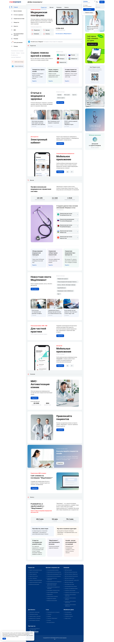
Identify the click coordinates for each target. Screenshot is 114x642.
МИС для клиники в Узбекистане (71, 574)
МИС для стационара (69, 582)
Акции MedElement (61, 287)
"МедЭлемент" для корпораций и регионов (54, 542)
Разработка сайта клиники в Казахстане (70, 595)
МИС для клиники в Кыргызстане (71, 576)
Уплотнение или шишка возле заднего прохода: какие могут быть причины (38, 123)
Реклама (16, 38)
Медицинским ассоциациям (34, 618)
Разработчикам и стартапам (34, 616)
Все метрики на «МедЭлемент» (64, 33)
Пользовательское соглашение (17, 50)
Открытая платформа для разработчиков (37, 542)
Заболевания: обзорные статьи (53, 590)
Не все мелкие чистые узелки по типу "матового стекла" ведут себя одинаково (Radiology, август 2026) (70, 312)
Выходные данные (50, 622)
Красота (74, 94)
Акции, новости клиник (33, 572)
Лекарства (16, 22)
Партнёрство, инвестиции (40, 528)
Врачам (51, 7)
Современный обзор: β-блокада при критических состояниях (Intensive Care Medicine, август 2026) (54, 312)
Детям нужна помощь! (19, 61)
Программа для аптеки (69, 584)
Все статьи (60, 102)
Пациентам (44, 7)
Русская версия (68, 612)
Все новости (35, 289)
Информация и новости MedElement (65, 290)
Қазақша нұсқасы (68, 614)
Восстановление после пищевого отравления (54, 122)
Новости (16, 26)
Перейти (34, 81)
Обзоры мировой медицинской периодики (53, 588)
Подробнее (60, 143)
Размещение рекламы (33, 614)
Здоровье (59, 94)
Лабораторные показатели (52, 596)
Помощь (16, 46)
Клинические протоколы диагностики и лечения (52, 584)
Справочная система (19, 18)
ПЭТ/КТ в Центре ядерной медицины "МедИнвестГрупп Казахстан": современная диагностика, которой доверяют (70, 123)
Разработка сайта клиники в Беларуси (70, 598)
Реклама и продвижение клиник (71, 588)
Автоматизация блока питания (71, 586)
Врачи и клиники (18, 11)
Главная (16, 7)
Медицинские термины (51, 598)
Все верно (88, 9)
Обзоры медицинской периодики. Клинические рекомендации (68, 281)
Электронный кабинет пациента (35, 582)
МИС (15, 30)
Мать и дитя (67, 94)
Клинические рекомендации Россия (54, 574)
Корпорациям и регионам (34, 620)
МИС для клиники (68, 570)
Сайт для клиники (18, 42)
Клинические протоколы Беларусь (54, 576)
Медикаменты (50, 594)
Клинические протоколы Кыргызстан (52, 579)
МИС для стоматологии (69, 578)
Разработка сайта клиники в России (72, 592)
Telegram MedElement (19, 66)
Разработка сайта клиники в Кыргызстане (70, 602)
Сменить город (89, 12)
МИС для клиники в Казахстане (71, 572)
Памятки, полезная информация (35, 580)
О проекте (49, 614)
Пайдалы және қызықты (62, 278)
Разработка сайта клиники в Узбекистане (70, 605)
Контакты (49, 620)
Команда (49, 616)
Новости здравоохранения (52, 592)
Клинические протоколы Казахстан (54, 572)
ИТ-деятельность (14, 55)
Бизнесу (67, 7)
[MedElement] (17, 2)
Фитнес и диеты (61, 97)
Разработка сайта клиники (70, 590)
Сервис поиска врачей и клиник (35, 570)
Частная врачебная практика (18, 34)
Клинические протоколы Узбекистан (54, 581)
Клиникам (59, 7)
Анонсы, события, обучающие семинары (66, 284)
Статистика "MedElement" (16, 57)
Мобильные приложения (34, 584)
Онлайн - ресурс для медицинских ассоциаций (70, 542)
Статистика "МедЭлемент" (52, 618)
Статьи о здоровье (18, 14)
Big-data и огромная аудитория (66, 528)
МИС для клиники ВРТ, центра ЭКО (72, 580)
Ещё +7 (58, 293)
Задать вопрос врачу (33, 576)
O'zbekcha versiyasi (69, 616)
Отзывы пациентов (33, 574)
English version (68, 618)
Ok (4, 638)
